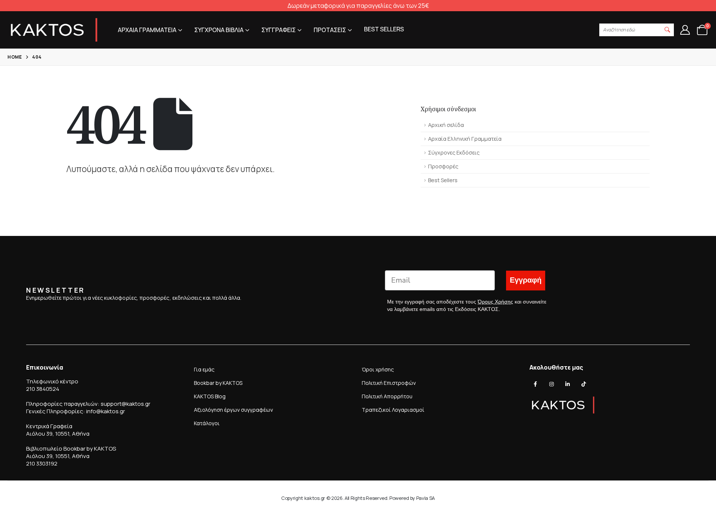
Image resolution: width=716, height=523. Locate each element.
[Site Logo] (54, 30)
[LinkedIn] (568, 384)
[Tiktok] (584, 384)
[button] (668, 30)
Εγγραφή (525, 280)
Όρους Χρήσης (495, 302)
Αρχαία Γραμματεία (147, 30)
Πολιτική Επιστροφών (389, 382)
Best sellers (384, 29)
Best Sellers (443, 180)
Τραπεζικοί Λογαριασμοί (393, 409)
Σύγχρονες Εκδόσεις (454, 152)
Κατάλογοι (207, 423)
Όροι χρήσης (378, 369)
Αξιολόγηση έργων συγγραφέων (233, 409)
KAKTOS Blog (210, 396)
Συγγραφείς (278, 30)
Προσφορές (443, 166)
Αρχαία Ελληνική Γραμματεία (465, 138)
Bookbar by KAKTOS (218, 382)
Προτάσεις (330, 30)
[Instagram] (552, 384)
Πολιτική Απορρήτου (387, 396)
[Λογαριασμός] (685, 30)
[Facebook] (535, 384)
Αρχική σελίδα (446, 124)
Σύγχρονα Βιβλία (219, 30)
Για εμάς (204, 369)
